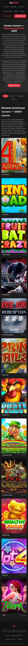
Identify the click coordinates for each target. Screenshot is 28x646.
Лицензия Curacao (10, 639)
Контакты (19, 639)
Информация (21, 96)
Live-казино (21, 6)
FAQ (14, 99)
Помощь (22, 11)
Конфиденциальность (17, 635)
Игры (5, 96)
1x (14, 2)
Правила (7, 635)
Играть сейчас (14, 85)
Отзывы (12, 96)
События (16, 11)
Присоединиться (20, 16)
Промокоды (13, 6)
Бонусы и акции (8, 11)
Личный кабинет (8, 16)
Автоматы (6, 6)
